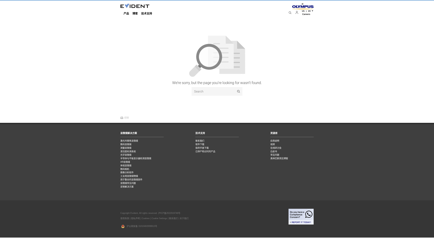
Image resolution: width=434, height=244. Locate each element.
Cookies (146, 218)
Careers (306, 14)
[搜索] (290, 12)
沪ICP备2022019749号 (169, 213)
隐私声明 (135, 218)
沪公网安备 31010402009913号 (141, 226)
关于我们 (184, 218)
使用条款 (124, 218)
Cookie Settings (159, 218)
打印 (126, 117)
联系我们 (173, 218)
